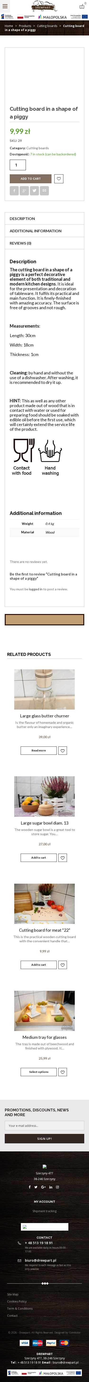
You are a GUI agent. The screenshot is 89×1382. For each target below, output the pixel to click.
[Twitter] (37, 1187)
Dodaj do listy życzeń (58, 178)
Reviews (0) (20, 243)
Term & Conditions (20, 1309)
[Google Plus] (45, 1187)
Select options (38, 1072)
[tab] (44, 218)
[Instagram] (58, 1187)
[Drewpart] (44, 10)
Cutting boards (47, 26)
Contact (12, 1316)
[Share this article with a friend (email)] (44, 190)
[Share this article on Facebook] (14, 190)
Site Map (13, 1294)
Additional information (35, 230)
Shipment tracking (44, 1211)
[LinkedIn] (52, 1187)
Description (22, 218)
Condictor (75, 1332)
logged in (35, 589)
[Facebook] (31, 1187)
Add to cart (31, 178)
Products (25, 26)
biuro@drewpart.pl (66, 1362)
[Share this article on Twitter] (34, 190)
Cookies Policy (17, 1301)
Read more (39, 750)
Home (9, 26)
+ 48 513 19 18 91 (30, 1362)
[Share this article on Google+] (24, 190)
